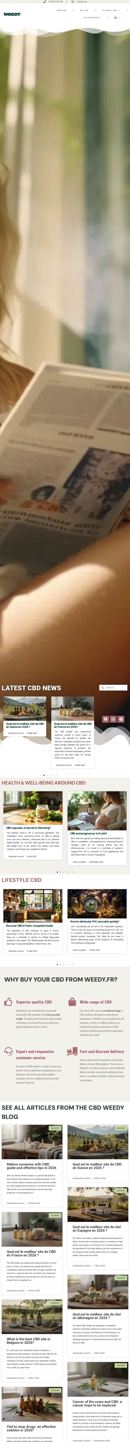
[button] (41, 775)
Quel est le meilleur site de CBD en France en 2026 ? (25, 725)
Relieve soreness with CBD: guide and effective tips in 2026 (31, 1166)
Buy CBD (84, 10)
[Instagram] (113, 719)
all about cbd (109, 10)
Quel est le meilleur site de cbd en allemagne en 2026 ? (97, 1316)
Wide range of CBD (96, 1002)
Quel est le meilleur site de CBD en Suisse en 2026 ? (97, 1166)
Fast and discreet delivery (102, 1051)
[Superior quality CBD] (8, 1002)
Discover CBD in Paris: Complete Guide (29, 925)
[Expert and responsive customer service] (8, 1051)
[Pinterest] (120, 719)
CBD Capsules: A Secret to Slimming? (28, 828)
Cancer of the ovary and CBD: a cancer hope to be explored (97, 1403)
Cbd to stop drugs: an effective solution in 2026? (31, 1428)
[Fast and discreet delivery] (72, 1051)
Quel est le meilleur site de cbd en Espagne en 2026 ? (72, 725)
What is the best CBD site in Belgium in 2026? (28, 1341)
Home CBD (61, 10)
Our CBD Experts (91, 18)
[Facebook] (105, 719)
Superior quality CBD (34, 1002)
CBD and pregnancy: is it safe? (88, 833)
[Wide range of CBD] (72, 1002)
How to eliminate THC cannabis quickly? (94, 921)
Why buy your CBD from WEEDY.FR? (60, 979)
